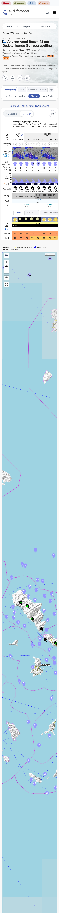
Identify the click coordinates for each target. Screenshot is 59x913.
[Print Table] (27, 78)
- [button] (6, 271)
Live (22, 89)
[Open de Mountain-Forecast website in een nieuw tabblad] (19, 3)
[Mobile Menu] (54, 12)
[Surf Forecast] (15, 12)
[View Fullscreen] (6, 284)
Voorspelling (10, 89)
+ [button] (6, 262)
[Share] (20, 78)
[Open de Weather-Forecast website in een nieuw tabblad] (44, 3)
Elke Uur (34, 96)
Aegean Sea (24, 33)
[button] (29, 601)
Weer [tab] (18, 212)
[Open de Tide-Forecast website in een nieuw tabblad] (31, 3)
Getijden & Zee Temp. (37, 89)
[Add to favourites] (5, 78)
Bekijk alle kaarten (6, 155)
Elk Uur (27, 113)
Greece (8, 33)
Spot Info (53, 89)
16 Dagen (11, 113)
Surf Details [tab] (31, 212)
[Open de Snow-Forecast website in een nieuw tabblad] (6, 3)
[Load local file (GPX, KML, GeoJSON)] (6, 255)
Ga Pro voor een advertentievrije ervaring (29, 105)
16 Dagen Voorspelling (15, 96)
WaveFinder (48, 96)
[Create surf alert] (12, 78)
